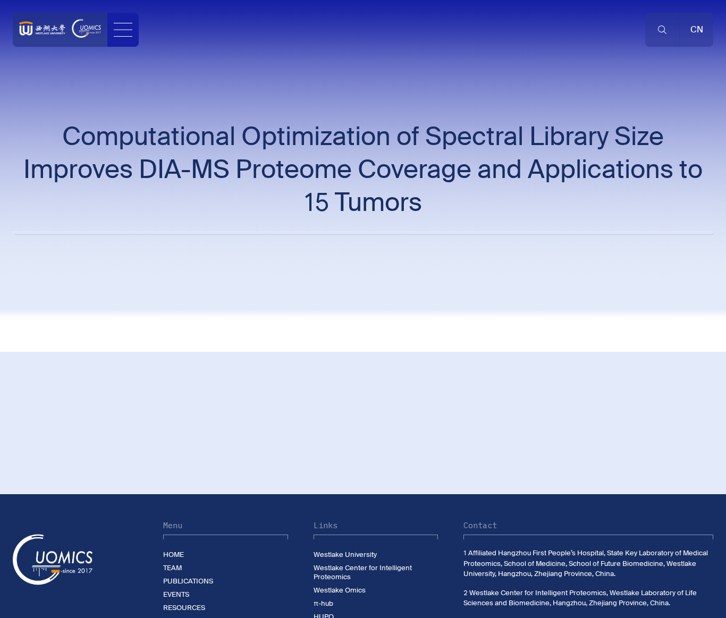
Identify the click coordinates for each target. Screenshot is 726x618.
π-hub (323, 603)
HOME (173, 554)
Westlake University (345, 554)
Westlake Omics (340, 590)
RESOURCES (184, 607)
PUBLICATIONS (188, 581)
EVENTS (176, 594)
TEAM (172, 567)
